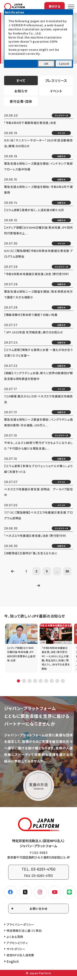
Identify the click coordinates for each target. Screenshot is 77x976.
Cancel (64, 64)
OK (46, 64)
